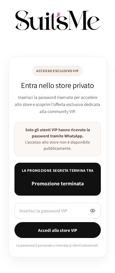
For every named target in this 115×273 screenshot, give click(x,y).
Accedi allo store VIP (57, 230)
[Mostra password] (92, 210)
